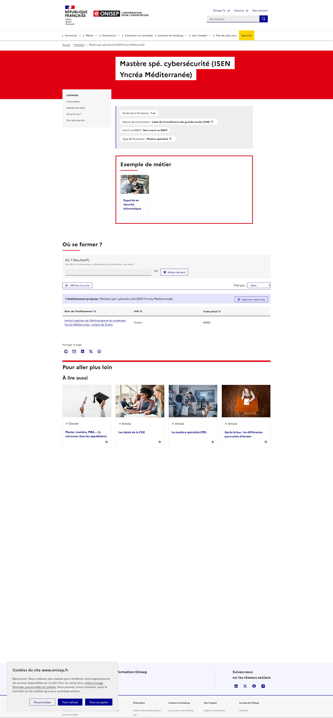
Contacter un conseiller (139, 35)
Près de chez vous (226, 35)
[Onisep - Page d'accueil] (106, 14)
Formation (79, 44)
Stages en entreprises (214, 710)
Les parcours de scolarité (181, 710)
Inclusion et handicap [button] (170, 35)
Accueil (66, 44)
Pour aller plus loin (76, 120)
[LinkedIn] (82, 351)
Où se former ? (74, 113)
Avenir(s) (246, 35)
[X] (90, 351)
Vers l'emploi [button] (199, 35)
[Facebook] (99, 351)
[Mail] (74, 351)
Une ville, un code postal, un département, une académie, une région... (100, 264)
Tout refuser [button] (70, 702)
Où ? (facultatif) (77, 260)
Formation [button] (71, 35)
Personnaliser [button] (42, 702)
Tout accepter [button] (98, 702)
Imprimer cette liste (253, 299)
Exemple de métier (76, 107)
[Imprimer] (65, 351)
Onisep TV (219, 10)
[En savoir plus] (212, 121)
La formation (73, 101)
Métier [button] (89, 35)
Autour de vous (176, 272)
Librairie (239, 10)
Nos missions (260, 10)
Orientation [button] (109, 35)
